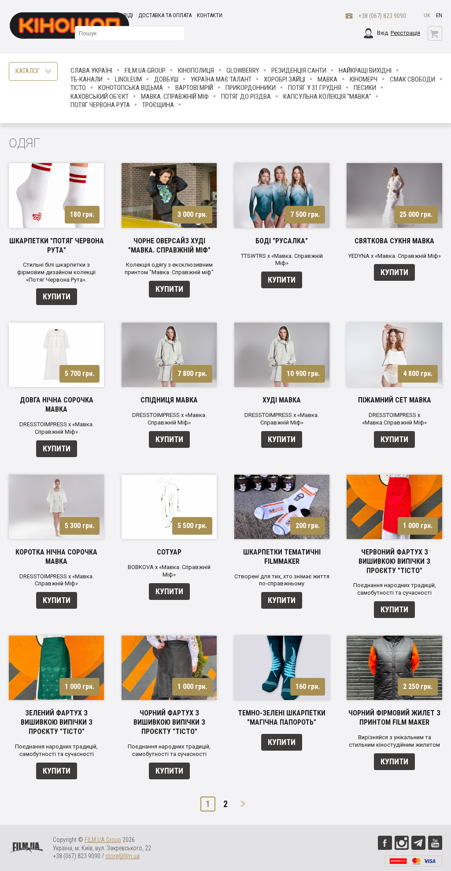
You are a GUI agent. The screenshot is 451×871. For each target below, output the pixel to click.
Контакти (209, 15)
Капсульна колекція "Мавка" (327, 96)
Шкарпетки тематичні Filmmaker (282, 557)
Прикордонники (251, 88)
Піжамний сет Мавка (394, 400)
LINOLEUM (128, 79)
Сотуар (169, 552)
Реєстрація (405, 33)
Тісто (78, 88)
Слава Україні (91, 70)
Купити (56, 296)
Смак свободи (412, 79)
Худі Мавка (281, 400)
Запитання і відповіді (104, 15)
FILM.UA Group (145, 70)
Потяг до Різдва (246, 96)
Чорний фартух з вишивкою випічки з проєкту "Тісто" (169, 722)
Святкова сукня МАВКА (394, 241)
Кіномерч (363, 79)
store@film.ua (122, 856)
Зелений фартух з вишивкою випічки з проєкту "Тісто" (56, 722)
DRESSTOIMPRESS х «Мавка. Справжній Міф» (56, 428)
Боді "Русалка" (281, 241)
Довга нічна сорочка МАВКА (56, 404)
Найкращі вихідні (365, 70)
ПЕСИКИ (365, 88)
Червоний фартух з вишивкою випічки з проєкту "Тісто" (394, 561)
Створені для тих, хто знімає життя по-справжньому (281, 580)
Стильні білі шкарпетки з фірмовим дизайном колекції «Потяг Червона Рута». (56, 272)
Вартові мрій (194, 88)
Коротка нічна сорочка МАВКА (56, 557)
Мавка (327, 79)
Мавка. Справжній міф (175, 96)
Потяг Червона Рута (100, 105)
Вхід (382, 33)
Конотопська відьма (130, 88)
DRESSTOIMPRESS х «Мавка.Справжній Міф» (394, 419)
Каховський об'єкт (99, 96)
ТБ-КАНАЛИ (86, 79)
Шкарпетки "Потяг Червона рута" (56, 245)
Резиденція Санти (298, 70)
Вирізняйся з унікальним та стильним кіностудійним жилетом (394, 741)
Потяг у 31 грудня (314, 88)
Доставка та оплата (165, 15)
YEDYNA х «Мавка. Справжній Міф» (394, 256)
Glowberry (242, 70)
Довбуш (166, 79)
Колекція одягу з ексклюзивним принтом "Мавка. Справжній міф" (169, 268)
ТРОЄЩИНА (158, 105)
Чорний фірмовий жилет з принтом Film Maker (394, 717)
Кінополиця (196, 70)
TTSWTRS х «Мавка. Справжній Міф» (282, 260)
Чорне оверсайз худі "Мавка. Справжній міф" (169, 245)
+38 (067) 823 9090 (382, 15)
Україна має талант (221, 79)
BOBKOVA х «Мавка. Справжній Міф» (169, 571)
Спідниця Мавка (169, 400)
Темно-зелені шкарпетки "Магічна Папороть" (281, 717)
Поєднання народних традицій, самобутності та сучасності (394, 589)
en (439, 15)
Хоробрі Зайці (284, 79)
